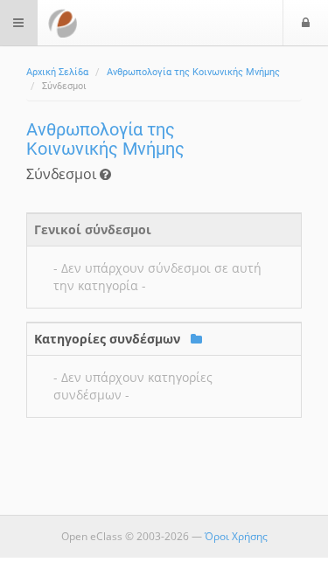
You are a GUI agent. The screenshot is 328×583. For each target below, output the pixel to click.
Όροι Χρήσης (236, 536)
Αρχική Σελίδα (57, 72)
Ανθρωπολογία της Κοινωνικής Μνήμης (193, 72)
